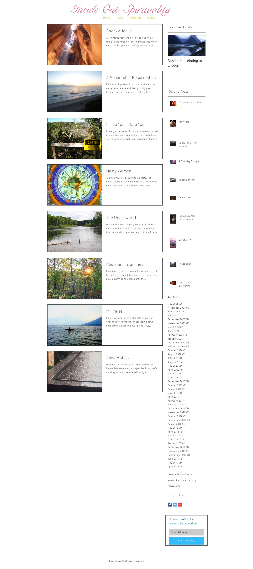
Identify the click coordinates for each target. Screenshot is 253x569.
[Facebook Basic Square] (170, 505)
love (183, 480)
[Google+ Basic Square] (180, 505)
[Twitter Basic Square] (175, 505)
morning (192, 480)
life (177, 480)
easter (171, 480)
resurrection (174, 486)
